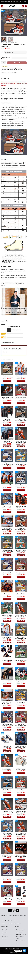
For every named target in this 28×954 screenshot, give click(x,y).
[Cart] (26, 6)
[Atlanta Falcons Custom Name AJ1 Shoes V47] (7, 891)
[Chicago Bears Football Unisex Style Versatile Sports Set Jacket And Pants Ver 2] (21, 760)
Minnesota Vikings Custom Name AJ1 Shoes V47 (7, 573)
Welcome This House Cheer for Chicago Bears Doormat (20, 856)
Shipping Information (21, 934)
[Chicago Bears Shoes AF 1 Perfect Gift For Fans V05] (7, 695)
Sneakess (4, 269)
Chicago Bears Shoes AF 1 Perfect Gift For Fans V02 (7, 529)
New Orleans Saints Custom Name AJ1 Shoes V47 (7, 377)
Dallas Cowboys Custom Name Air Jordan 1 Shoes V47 (20, 486)
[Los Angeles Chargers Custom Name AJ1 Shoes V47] (21, 455)
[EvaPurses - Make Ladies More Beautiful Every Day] (12, 6)
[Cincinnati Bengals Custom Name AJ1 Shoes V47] (21, 521)
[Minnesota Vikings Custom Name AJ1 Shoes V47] (7, 564)
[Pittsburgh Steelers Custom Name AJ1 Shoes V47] (21, 586)
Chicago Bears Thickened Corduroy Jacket (7, 442)
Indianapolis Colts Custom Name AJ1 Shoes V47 (7, 464)
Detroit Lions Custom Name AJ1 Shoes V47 (7, 834)
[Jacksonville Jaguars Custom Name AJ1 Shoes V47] (7, 542)
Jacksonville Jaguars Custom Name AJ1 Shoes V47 (7, 551)
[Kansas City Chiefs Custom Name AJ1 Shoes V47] (21, 717)
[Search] (23, 6)
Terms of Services (20, 929)
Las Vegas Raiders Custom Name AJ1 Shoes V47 (20, 420)
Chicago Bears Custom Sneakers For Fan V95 (7, 660)
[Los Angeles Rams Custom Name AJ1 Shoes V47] (21, 695)
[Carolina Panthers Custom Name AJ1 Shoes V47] (7, 782)
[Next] (25, 22)
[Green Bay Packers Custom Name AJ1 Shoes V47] (21, 629)
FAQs (3, 934)
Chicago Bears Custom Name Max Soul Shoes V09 (21, 834)
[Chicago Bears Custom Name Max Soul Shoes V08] (21, 433)
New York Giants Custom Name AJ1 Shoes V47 (7, 877)
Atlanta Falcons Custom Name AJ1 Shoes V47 (7, 899)
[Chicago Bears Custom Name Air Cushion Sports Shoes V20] (21, 608)
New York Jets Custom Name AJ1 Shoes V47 (7, 616)
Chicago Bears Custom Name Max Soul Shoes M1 (7, 812)
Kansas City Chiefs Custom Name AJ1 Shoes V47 (20, 725)
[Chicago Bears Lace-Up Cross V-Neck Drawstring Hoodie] (21, 738)
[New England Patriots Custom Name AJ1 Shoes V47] (7, 717)
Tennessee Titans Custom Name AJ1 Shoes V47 (7, 508)
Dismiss (14, 3)
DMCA (17, 943)
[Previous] (3, 22)
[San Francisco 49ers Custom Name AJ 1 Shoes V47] (21, 564)
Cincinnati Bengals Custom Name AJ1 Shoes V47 (20, 529)
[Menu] (2, 6)
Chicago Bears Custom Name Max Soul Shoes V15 (7, 856)
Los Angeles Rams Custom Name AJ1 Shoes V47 (20, 704)
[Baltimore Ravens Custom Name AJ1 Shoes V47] (21, 869)
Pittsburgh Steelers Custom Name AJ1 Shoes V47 (20, 595)
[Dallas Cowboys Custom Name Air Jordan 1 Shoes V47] (21, 477)
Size (2, 52)
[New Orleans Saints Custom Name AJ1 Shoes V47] (7, 368)
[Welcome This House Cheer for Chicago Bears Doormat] (21, 847)
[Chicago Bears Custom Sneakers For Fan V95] (7, 651)
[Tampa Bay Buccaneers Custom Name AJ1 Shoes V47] (21, 390)
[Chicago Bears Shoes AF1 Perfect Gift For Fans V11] (7, 390)
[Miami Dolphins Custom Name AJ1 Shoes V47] (21, 542)
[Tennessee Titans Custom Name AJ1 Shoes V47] (7, 499)
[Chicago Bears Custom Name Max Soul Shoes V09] (21, 826)
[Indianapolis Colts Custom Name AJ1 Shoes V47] (7, 455)
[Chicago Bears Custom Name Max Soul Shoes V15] (7, 847)
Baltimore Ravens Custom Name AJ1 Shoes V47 (20, 878)
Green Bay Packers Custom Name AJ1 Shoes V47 (20, 638)
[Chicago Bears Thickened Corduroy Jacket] (7, 433)
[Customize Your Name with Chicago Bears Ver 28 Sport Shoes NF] (21, 804)
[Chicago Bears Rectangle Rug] (7, 586)
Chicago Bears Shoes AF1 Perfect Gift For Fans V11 (7, 398)
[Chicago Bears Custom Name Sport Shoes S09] (21, 673)
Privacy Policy (19, 932)
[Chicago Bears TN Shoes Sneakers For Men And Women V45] (7, 477)
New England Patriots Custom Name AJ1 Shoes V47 (7, 725)
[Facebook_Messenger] (24, 950)
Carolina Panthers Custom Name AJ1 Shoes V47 (7, 791)
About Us (4, 932)
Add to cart (17, 62)
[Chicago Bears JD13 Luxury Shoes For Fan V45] (7, 738)
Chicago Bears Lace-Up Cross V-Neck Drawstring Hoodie (20, 747)
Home (2, 42)
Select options (7, 381)
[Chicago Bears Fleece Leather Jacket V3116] (7, 673)
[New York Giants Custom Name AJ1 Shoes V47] (7, 869)
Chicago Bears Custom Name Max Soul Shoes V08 (21, 442)
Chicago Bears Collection (11, 42)
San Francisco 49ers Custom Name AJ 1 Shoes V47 (20, 573)
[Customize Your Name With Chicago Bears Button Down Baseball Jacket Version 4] (21, 499)
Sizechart (4, 939)
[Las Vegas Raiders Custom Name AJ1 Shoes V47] (21, 412)
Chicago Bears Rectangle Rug (7, 594)
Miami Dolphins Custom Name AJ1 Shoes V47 (21, 551)
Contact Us (5, 929)
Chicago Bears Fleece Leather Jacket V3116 (7, 681)
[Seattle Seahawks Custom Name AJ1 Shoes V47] (21, 651)
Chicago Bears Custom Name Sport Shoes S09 (21, 681)
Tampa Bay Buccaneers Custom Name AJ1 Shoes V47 (20, 399)
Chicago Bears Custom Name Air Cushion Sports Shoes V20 (20, 617)
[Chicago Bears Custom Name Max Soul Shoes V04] (7, 760)
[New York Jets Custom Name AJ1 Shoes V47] (7, 608)
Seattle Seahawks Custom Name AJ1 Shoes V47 (20, 660)
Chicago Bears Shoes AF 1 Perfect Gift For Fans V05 (7, 704)
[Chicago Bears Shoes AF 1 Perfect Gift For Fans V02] (7, 521)
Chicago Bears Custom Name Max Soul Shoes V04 (7, 769)
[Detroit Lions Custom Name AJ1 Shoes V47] (7, 826)
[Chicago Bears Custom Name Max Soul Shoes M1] (7, 804)
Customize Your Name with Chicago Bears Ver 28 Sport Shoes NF (21, 813)
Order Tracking (5, 936)
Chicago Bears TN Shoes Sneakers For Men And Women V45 (7, 486)
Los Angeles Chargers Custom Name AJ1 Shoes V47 (20, 464)
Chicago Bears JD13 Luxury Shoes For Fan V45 (7, 747)
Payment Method (20, 940)
